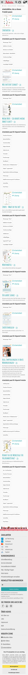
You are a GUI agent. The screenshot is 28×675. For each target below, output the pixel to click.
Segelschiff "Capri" (7, 241)
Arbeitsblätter (7, 648)
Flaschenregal (6, 157)
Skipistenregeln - (9, 327)
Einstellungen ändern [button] (14, 672)
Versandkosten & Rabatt (8, 566)
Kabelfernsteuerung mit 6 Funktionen (11, 179)
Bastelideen (6, 644)
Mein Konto (4, 573)
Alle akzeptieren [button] (14, 666)
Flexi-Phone (5, 186)
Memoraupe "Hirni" (7, 42)
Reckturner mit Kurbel (8, 49)
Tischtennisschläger (7, 57)
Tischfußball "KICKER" (8, 64)
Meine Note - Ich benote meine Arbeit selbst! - (13, 120)
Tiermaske (5, 153)
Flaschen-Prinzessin (7, 135)
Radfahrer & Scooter (7, 46)
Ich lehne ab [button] (14, 669)
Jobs (2, 619)
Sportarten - (7, 30)
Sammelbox (5, 183)
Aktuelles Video (8, 637)
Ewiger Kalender (6, 146)
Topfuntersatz (6, 150)
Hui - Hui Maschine (7, 470)
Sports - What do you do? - (12, 207)
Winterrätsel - (7, 264)
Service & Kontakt (6, 563)
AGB (2, 626)
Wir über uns (5, 615)
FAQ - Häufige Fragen (7, 570)
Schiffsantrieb (6, 383)
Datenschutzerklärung (8, 629)
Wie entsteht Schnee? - (10, 84)
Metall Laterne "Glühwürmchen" (10, 164)
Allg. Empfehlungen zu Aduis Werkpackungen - (13, 361)
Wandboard (5, 161)
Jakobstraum (6, 233)
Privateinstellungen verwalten (10, 577)
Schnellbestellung (6, 559)
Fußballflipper (6, 60)
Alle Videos (6, 641)
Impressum (4, 622)
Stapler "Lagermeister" (8, 168)
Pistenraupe (5, 175)
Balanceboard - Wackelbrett (9, 53)
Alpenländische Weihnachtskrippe (10, 172)
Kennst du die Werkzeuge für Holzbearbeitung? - (12, 456)
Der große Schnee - (9, 295)
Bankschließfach (6, 139)
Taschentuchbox (6, 142)
